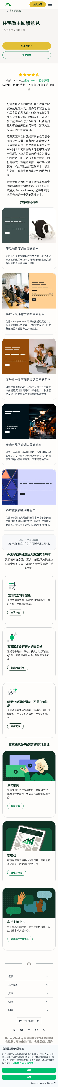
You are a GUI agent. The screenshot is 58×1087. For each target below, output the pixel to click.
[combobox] (29, 1020)
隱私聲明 (17, 1063)
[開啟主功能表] (50, 4)
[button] (29, 976)
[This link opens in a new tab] (14, 1030)
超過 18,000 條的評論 (37, 80)
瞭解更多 (15, 726)
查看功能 (15, 612)
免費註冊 (37, 4)
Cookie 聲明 (27, 1063)
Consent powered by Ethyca (41, 1083)
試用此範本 (26, 45)
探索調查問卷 (17, 667)
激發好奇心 (16, 872)
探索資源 (15, 806)
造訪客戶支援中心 (20, 939)
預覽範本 (26, 55)
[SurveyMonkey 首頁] (8, 4)
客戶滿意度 (15, 10)
